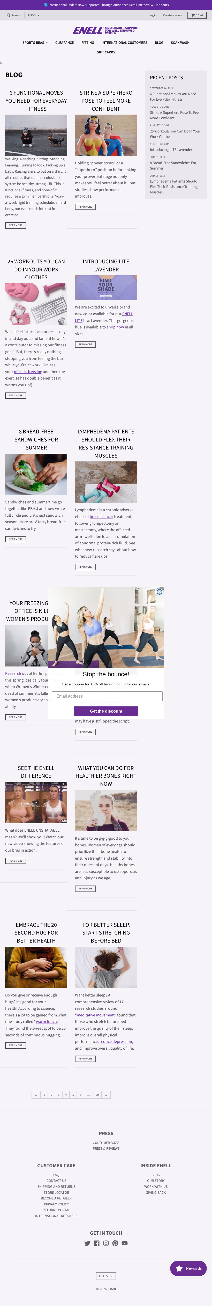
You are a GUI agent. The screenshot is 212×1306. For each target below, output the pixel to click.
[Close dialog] (159, 591)
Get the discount (106, 711)
